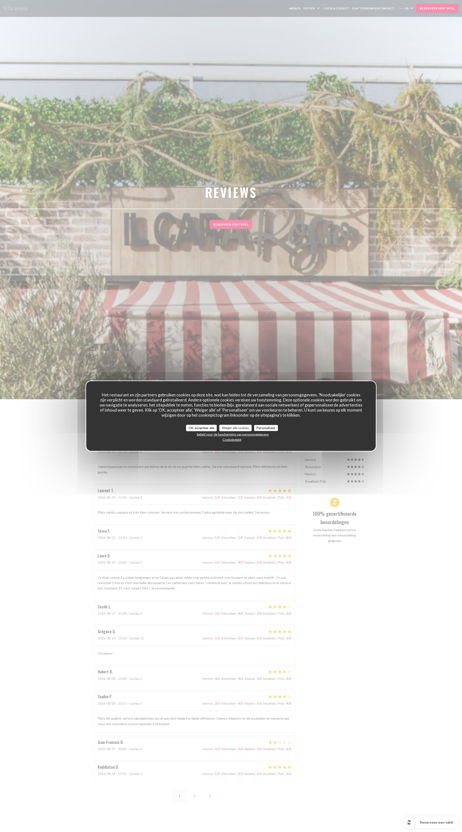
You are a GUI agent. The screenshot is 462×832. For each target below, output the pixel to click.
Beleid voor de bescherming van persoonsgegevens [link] (233, 434)
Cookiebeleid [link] (232, 440)
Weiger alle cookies (235, 428)
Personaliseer (266, 428)
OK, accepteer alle (201, 428)
